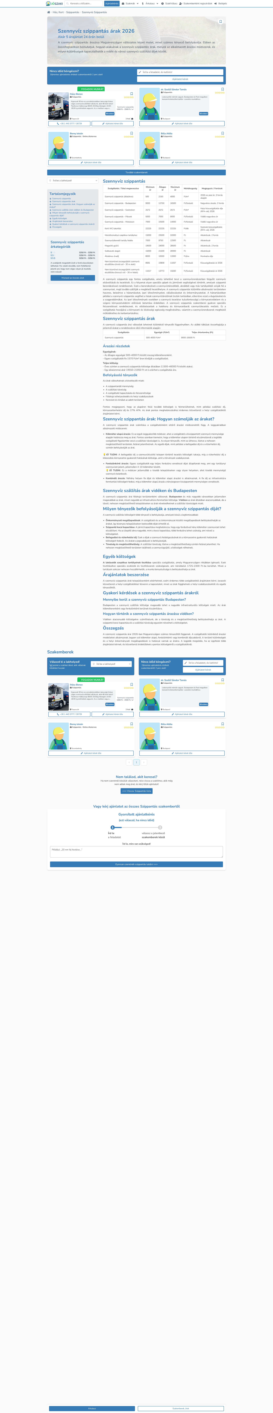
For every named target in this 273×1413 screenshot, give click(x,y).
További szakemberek (137, 172)
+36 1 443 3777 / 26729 (71, 123)
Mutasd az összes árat (73, 277)
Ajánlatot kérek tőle (114, 123)
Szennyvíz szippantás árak (63, 201)
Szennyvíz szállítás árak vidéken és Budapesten (73, 210)
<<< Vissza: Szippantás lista (136, 791)
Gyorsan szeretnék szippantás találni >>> (136, 864)
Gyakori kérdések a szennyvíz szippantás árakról (73, 224)
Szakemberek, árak (181, 1408)
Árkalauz (92, 1408)
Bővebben (110, 114)
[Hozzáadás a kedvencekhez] (221, 21)
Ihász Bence (76, 94)
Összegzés (57, 227)
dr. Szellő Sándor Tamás (174, 89)
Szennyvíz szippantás (61, 198)
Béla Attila (166, 133)
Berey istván (76, 133)
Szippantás (72, 12)
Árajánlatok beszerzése (62, 221)
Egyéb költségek (59, 218)
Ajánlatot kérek (180, 79)
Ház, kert (58, 12)
